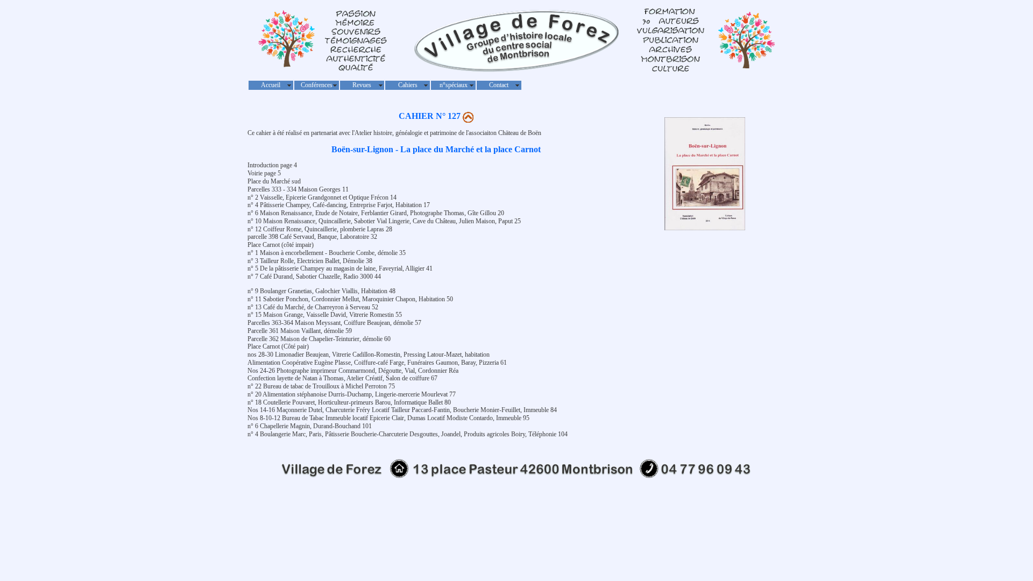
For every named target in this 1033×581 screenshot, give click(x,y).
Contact (498, 85)
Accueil (270, 85)
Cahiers (408, 85)
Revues (361, 85)
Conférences (316, 85)
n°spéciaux (454, 85)
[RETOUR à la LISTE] (468, 116)
